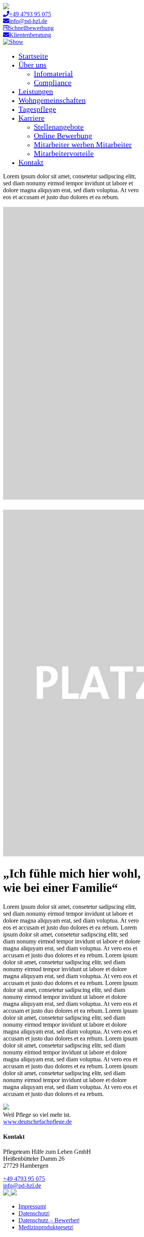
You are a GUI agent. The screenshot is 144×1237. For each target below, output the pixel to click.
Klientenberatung (30, 35)
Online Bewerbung (63, 135)
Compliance (52, 82)
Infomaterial (53, 73)
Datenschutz (33, 1213)
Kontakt (30, 162)
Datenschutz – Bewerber (48, 1220)
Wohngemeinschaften (52, 100)
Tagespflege (37, 109)
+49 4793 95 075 (30, 14)
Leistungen (35, 91)
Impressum (31, 1206)
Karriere (31, 118)
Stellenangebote (59, 127)
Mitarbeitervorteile (64, 153)
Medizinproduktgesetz (45, 1227)
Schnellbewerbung (31, 28)
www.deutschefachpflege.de (37, 1121)
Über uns (32, 64)
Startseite (33, 56)
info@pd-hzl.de (28, 21)
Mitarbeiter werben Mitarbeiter (83, 144)
